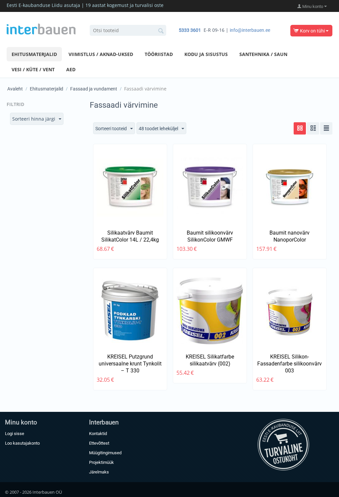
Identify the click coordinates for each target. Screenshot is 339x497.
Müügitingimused (105, 452)
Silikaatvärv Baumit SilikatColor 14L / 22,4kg (130, 236)
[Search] (161, 31)
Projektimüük (101, 462)
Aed (70, 69)
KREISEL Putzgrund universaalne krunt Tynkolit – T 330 (130, 364)
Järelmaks (99, 471)
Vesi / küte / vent (33, 69)
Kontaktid (98, 433)
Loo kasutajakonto (22, 443)
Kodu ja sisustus (206, 54)
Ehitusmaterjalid (34, 54)
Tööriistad (159, 54)
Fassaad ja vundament (93, 88)
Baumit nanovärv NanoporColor (289, 236)
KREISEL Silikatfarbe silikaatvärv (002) (210, 360)
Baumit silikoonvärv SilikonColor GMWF (210, 236)
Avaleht (15, 88)
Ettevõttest (99, 443)
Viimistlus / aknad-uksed (101, 54)
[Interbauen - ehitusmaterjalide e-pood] (41, 28)
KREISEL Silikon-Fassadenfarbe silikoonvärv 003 (289, 364)
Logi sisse (14, 433)
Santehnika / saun (263, 54)
